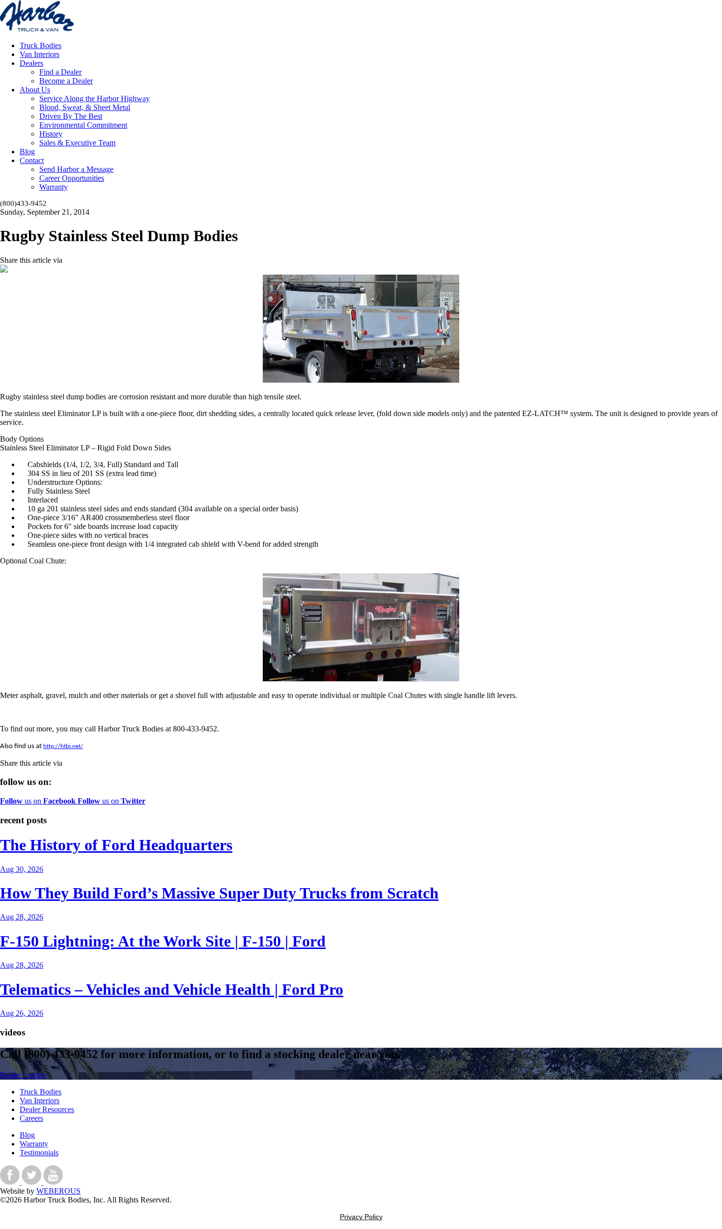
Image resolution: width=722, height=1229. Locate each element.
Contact (32, 160)
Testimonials (39, 1152)
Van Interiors (39, 54)
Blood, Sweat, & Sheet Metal (84, 107)
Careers (31, 1118)
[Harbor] (37, 29)
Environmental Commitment (83, 125)
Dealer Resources (47, 1109)
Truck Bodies (40, 45)
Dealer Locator (23, 1075)
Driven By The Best (70, 116)
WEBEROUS (58, 1191)
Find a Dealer (60, 72)
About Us (35, 89)
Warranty (53, 187)
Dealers (31, 63)
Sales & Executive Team (77, 143)
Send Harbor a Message (76, 169)
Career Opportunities (71, 178)
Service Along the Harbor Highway (94, 98)
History (50, 134)
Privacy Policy (361, 1217)
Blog (27, 151)
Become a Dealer (66, 81)
